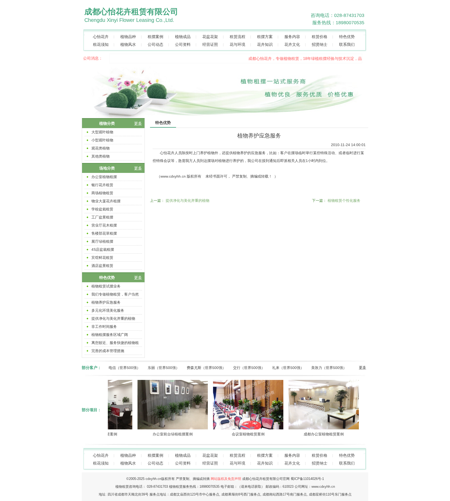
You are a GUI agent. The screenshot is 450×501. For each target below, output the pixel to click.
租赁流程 (237, 36)
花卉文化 (292, 44)
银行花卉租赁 (102, 185)
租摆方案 (265, 36)
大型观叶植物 (102, 132)
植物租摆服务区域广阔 (109, 335)
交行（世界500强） (249, 368)
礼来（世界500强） (288, 368)
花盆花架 (210, 36)
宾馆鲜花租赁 (102, 257)
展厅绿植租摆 (102, 241)
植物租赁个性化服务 (344, 200)
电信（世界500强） (124, 368)
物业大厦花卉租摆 (106, 201)
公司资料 (183, 44)
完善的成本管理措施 (107, 351)
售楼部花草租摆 (104, 233)
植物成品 (183, 36)
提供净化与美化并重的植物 (113, 318)
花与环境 (237, 44)
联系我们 (347, 44)
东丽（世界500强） (163, 368)
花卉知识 (265, 44)
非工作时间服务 (104, 326)
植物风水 (128, 44)
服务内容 (292, 36)
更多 (138, 123)
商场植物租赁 (102, 193)
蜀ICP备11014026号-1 (307, 479)
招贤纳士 (319, 44)
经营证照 (210, 44)
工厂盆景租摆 (102, 217)
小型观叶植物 (102, 140)
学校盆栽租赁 (102, 209)
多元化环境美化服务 (107, 310)
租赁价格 (319, 36)
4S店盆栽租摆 (102, 249)
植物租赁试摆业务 (106, 286)
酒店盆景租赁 (102, 266)
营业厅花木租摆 (104, 225)
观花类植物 (100, 148)
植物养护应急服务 (106, 302)
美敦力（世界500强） (329, 368)
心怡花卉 (101, 36)
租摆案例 (155, 36)
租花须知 (101, 44)
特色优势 (347, 36)
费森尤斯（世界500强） (206, 368)
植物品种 (128, 36)
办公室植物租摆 (104, 177)
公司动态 (155, 44)
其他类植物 (100, 156)
